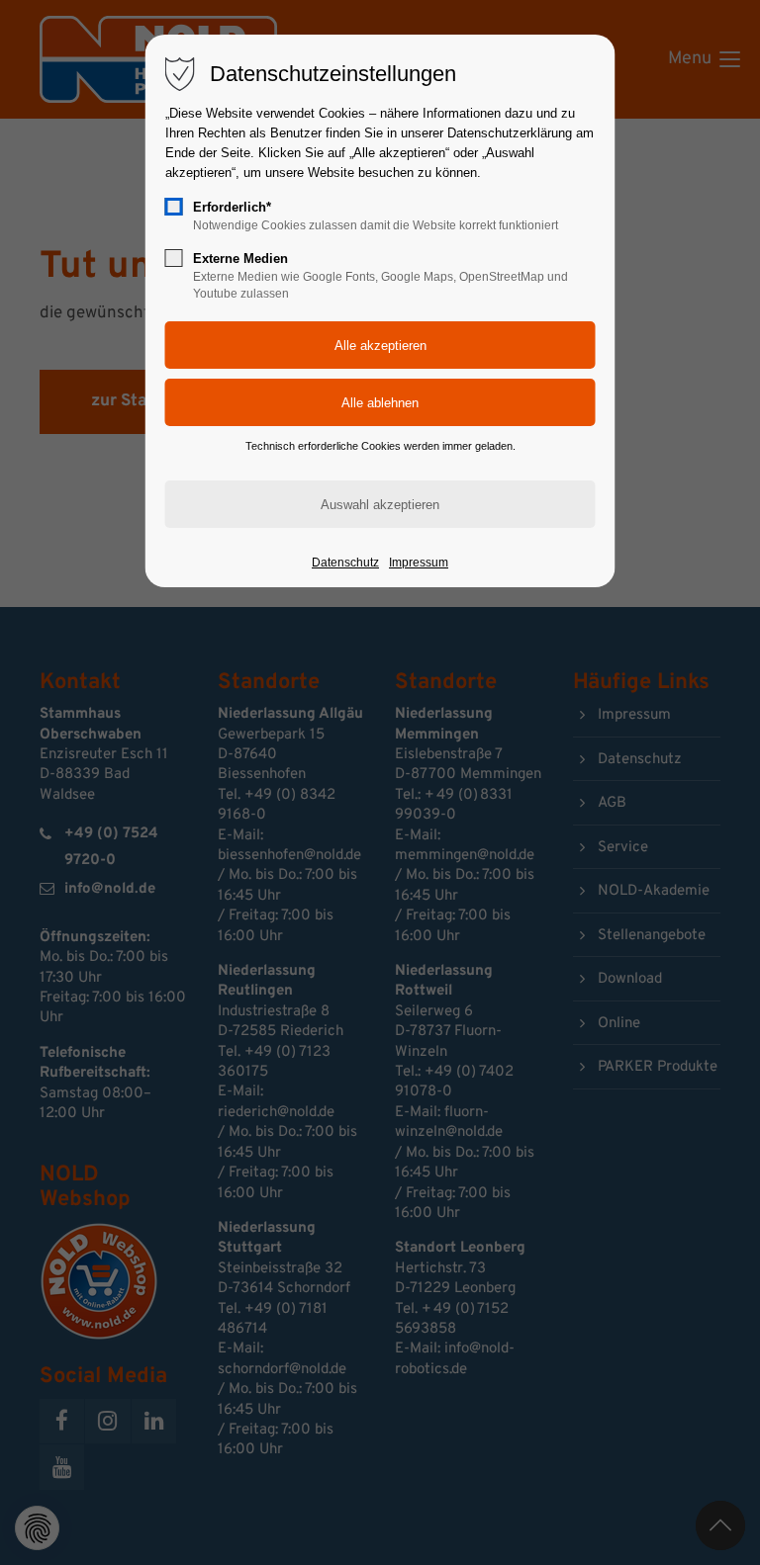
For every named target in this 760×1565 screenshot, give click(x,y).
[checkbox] (174, 207)
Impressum (418, 562)
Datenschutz (345, 562)
